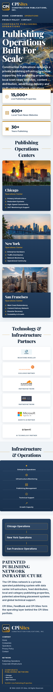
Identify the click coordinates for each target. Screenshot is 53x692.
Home (5, 16)
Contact (26, 20)
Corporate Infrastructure (12, 664)
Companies (16, 16)
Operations (31, 16)
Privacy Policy (10, 20)
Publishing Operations (11, 661)
